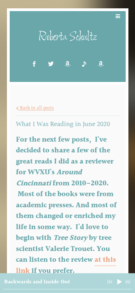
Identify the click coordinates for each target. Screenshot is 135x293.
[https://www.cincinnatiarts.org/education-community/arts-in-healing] (84, 64)
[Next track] (128, 282)
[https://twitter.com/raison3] (51, 64)
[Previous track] (110, 282)
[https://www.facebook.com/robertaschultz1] (34, 64)
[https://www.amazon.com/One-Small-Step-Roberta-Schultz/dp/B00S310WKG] (67, 64)
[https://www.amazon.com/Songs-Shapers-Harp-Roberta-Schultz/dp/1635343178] (101, 64)
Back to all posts (36, 108)
